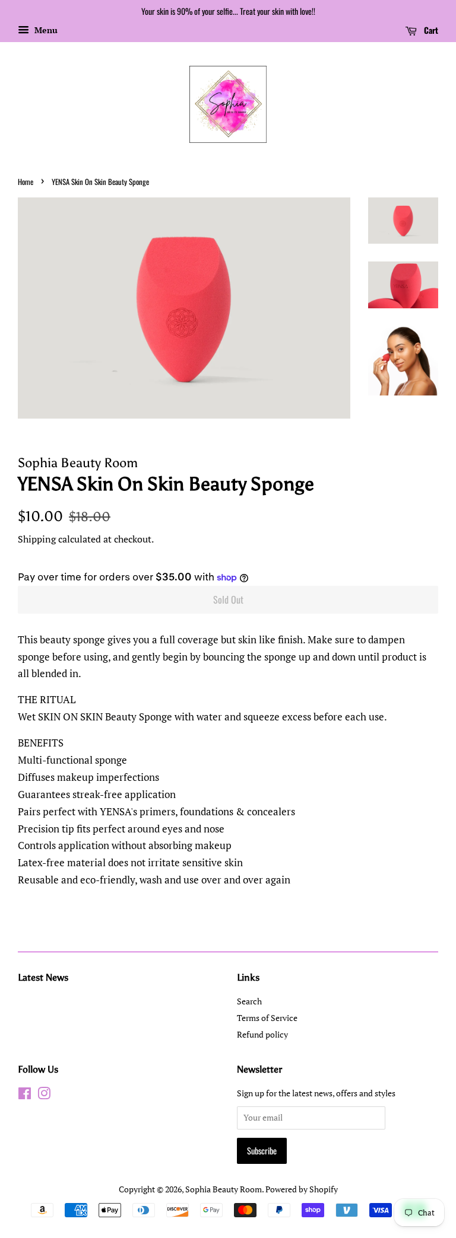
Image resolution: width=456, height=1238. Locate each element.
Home (25, 181)
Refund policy (262, 1034)
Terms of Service (267, 1017)
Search (249, 1001)
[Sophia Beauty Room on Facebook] (24, 1095)
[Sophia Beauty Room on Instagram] (43, 1095)
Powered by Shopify (301, 1189)
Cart (430, 30)
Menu (45, 30)
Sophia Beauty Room (223, 1189)
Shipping (37, 538)
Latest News (43, 977)
